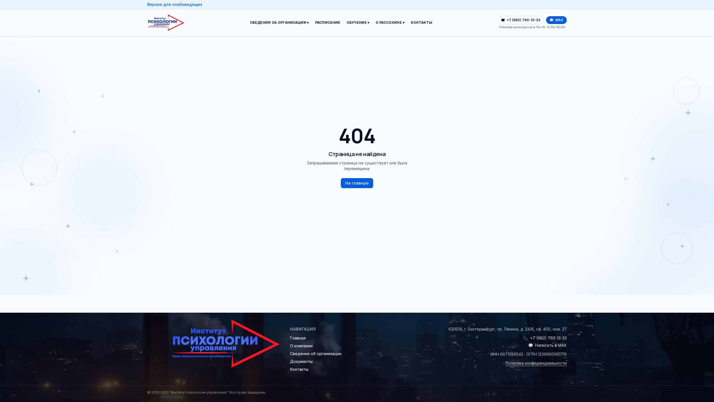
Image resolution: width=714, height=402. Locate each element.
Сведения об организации (315, 353)
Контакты (421, 22)
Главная (298, 338)
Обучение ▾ (358, 22)
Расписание (328, 22)
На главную (357, 183)
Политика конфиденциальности (536, 363)
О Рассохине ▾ (390, 22)
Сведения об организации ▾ (279, 22)
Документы (301, 361)
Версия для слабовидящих (174, 4)
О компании (301, 345)
